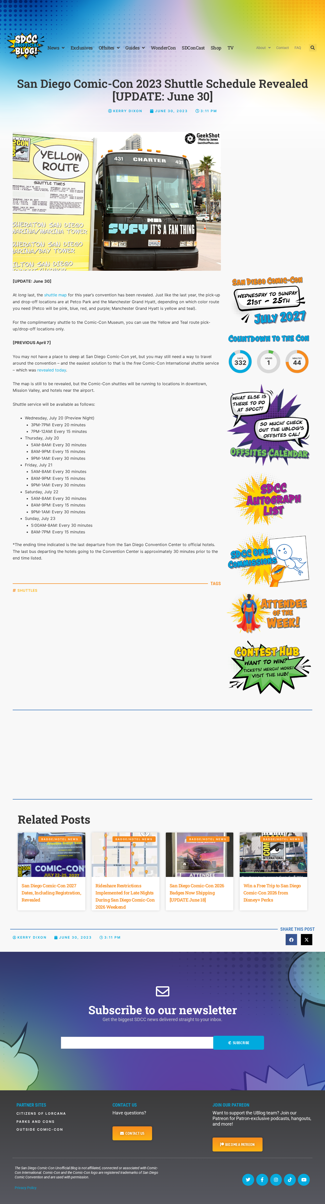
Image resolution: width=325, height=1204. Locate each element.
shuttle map (55, 294)
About (261, 48)
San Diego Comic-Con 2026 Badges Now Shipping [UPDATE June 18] (197, 893)
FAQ (298, 48)
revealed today (51, 369)
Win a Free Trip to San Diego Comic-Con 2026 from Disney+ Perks (272, 893)
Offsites (106, 48)
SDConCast (193, 48)
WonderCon (163, 48)
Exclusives (82, 48)
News (53, 48)
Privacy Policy (26, 1188)
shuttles (28, 590)
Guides (132, 48)
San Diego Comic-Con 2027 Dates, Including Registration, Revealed (51, 893)
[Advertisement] (162, 14)
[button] (313, 48)
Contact (282, 48)
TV (231, 48)
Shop (216, 48)
